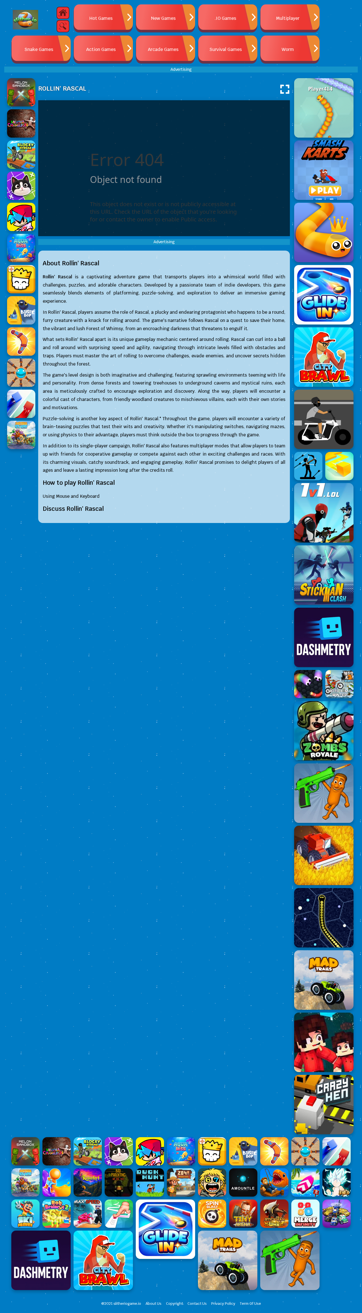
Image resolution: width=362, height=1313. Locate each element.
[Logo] (25, 20)
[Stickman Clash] (324, 575)
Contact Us (197, 1303)
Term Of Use (250, 1303)
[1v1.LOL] (324, 513)
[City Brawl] (324, 357)
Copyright (174, 1303)
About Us (153, 1303)
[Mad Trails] (324, 980)
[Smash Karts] (324, 170)
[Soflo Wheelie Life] (324, 419)
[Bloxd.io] (324, 1042)
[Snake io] (324, 108)
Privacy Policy (223, 1303)
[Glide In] (324, 294)
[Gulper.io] (324, 917)
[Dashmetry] (324, 637)
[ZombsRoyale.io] (324, 731)
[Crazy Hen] (324, 1104)
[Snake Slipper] (324, 232)
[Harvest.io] (324, 855)
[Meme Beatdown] (324, 793)
